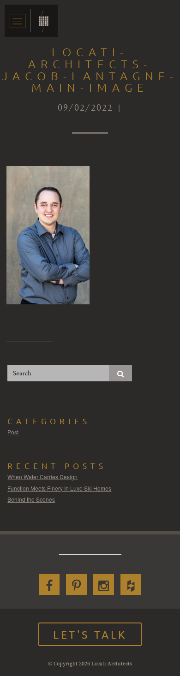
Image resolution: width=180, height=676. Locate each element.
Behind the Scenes (31, 499)
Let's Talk (90, 634)
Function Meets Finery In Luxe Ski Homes (59, 488)
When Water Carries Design (42, 476)
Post (12, 432)
